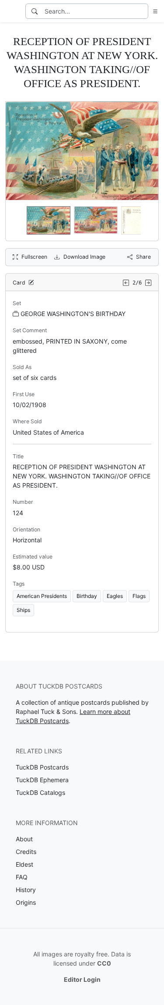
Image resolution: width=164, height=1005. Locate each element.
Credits (26, 851)
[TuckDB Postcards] (11, 11)
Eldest (24, 864)
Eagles (115, 596)
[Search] (34, 11)
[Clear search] (142, 11)
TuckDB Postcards (42, 767)
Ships (23, 610)
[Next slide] (146, 220)
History (26, 889)
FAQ (22, 877)
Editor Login (82, 979)
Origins (26, 902)
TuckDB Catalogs (40, 792)
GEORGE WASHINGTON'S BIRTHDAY (73, 313)
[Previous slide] (18, 220)
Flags (139, 596)
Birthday (87, 596)
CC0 (104, 963)
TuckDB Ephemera (42, 780)
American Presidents (42, 596)
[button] (153, 11)
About (24, 839)
